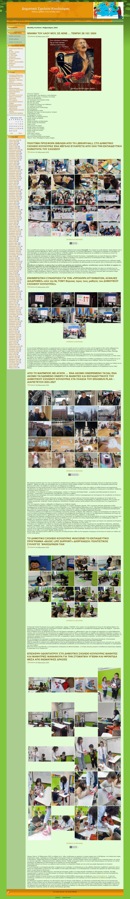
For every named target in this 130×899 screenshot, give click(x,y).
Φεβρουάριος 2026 (14, 150)
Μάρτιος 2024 (13, 188)
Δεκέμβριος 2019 (14, 263)
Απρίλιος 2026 (13, 146)
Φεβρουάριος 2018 (14, 291)
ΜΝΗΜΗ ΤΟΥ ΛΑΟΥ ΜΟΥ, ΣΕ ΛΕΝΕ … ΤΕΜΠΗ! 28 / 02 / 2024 (61, 33)
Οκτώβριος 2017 (14, 298)
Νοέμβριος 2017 (14, 296)
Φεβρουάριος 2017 (14, 307)
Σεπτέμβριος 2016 (14, 314)
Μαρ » (20, 133)
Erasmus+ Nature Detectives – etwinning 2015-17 (16, 80)
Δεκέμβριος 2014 (14, 336)
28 (14, 131)
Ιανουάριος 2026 (14, 151)
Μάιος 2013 (12, 354)
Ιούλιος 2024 (13, 181)
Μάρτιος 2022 (13, 228)
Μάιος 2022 (12, 224)
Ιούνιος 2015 (13, 327)
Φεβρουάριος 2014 (14, 346)
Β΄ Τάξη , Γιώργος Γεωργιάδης (14, 52)
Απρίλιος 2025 (13, 166)
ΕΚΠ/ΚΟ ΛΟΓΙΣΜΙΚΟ (15, 105)
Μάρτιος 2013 (13, 357)
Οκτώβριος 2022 (14, 216)
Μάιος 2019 (12, 273)
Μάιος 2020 (12, 256)
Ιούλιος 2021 (13, 238)
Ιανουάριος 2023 (14, 211)
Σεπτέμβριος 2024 (14, 178)
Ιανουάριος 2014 (14, 347)
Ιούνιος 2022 (13, 223)
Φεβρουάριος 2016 (14, 321)
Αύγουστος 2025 (14, 160)
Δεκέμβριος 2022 (14, 213)
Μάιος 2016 (12, 316)
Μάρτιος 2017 (13, 306)
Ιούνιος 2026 (13, 143)
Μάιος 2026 (12, 145)
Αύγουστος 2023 (14, 200)
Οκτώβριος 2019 (14, 266)
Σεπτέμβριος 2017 (14, 299)
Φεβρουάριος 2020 (14, 261)
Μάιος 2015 (12, 329)
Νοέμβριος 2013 (14, 351)
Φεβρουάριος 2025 (14, 170)
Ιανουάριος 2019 (14, 278)
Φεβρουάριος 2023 (14, 209)
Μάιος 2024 (12, 184)
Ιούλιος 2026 (13, 141)
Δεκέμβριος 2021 (14, 233)
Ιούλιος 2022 (13, 221)
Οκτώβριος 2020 (14, 253)
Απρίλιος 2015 (13, 331)
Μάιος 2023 (12, 204)
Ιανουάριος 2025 (14, 171)
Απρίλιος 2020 (13, 258)
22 (16, 128)
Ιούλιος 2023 (13, 201)
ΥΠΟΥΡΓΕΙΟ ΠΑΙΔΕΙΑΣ (16, 113)
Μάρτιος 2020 (13, 259)
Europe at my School (15, 83)
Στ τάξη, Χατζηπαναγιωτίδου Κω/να (16, 66)
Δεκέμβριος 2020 (14, 249)
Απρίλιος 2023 (13, 206)
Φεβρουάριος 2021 (14, 246)
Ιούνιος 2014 (13, 341)
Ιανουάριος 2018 (14, 293)
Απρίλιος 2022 (13, 226)
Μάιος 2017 (12, 303)
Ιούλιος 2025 (13, 161)
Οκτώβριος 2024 (14, 176)
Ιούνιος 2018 (13, 284)
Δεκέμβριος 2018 (14, 279)
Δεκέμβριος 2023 (14, 193)
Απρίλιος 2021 (13, 243)
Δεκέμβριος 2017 (14, 294)
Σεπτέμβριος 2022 (14, 218)
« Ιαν (11, 133)
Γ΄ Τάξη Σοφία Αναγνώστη (13, 56)
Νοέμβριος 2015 (14, 324)
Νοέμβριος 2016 (14, 311)
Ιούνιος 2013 (13, 352)
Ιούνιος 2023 (13, 203)
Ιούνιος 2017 (13, 301)
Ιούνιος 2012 (13, 364)
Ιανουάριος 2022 (14, 231)
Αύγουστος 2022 (14, 219)
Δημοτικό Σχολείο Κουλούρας (46, 9)
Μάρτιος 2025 (13, 168)
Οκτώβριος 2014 (14, 339)
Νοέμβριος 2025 (14, 155)
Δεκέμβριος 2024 (14, 173)
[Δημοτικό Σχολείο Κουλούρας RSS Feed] (8, 892)
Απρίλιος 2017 (13, 304)
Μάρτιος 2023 (13, 208)
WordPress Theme (66, 897)
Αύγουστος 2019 (14, 269)
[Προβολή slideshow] (74, 239)
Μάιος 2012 (12, 366)
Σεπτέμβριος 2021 (14, 236)
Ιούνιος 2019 (13, 271)
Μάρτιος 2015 (13, 332)
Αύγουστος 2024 (14, 180)
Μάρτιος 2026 (13, 148)
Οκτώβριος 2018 (14, 283)
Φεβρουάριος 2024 (14, 190)
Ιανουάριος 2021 (14, 248)
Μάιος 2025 (12, 165)
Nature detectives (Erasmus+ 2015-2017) (16, 89)
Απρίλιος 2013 (13, 356)
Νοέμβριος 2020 (14, 251)
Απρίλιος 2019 (13, 274)
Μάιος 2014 (12, 342)
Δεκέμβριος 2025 (14, 153)
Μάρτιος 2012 (13, 367)
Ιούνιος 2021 (13, 239)
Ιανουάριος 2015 (14, 334)
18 (22, 126)
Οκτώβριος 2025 (14, 156)
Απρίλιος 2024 (13, 186)
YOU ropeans (13, 100)
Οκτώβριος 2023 (14, 196)
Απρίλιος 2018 (13, 288)
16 (18, 126)
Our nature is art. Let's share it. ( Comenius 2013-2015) (16, 96)
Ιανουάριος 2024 (14, 191)
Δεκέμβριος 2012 (14, 359)
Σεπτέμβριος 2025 (14, 158)
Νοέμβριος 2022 (14, 214)
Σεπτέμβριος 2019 (14, 268)
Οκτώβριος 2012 (14, 362)
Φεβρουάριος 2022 (14, 229)
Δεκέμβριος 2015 (14, 323)
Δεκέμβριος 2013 (14, 349)
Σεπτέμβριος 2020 (14, 254)
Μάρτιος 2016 (13, 319)
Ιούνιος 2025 (13, 163)
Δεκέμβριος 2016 (14, 309)
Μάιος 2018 (12, 286)
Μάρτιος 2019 (13, 276)
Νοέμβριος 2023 (14, 194)
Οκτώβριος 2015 (14, 326)
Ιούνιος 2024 (13, 183)
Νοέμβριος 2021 (14, 234)
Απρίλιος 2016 (13, 317)
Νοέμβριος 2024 (14, 175)
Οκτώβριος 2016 (14, 313)
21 (14, 128)
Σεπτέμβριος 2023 (14, 198)
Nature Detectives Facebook (14, 92)
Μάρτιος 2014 (13, 344)
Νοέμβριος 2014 (14, 337)
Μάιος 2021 (12, 241)
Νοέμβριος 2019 (14, 264)
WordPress (57, 897)
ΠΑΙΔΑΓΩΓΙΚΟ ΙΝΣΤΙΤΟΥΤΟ (13, 107)
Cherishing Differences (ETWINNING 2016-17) (16, 75)
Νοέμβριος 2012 (14, 361)
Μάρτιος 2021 (13, 244)
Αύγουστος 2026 (14, 140)
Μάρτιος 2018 (13, 289)
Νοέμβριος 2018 (14, 281)
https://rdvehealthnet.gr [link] (100, 876)
